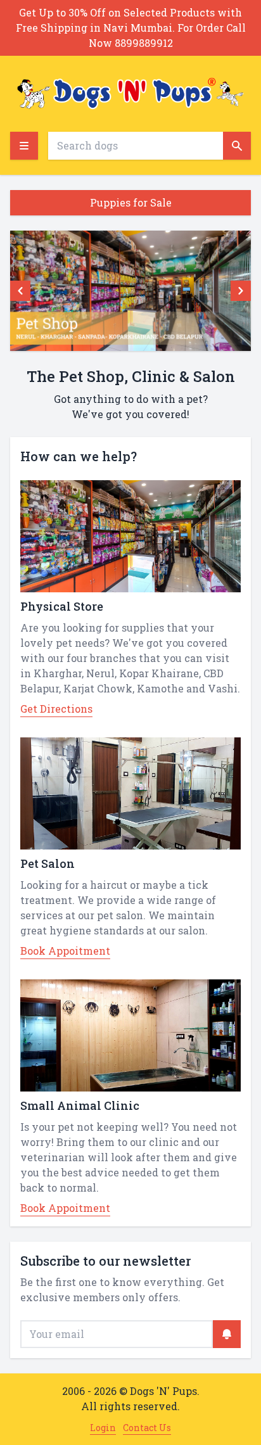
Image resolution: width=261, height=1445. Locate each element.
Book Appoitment (65, 950)
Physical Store (61, 606)
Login (103, 1428)
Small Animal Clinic (79, 1105)
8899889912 (144, 42)
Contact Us (147, 1428)
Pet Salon (47, 863)
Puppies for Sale (131, 202)
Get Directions (56, 708)
